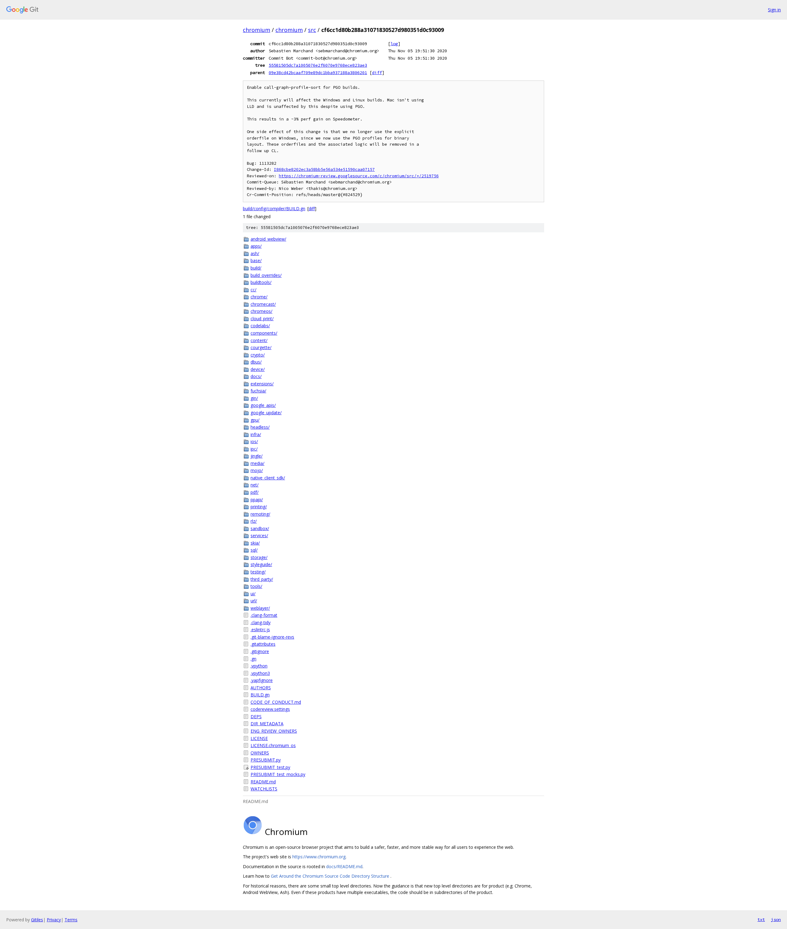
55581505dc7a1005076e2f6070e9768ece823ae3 (318, 65)
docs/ (256, 376)
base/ (256, 260)
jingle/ (257, 456)
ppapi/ (257, 499)
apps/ (256, 246)
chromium (256, 29)
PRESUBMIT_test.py (270, 767)
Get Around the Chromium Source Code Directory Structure (330, 876)
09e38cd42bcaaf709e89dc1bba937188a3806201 (318, 72)
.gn (253, 659)
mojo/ (257, 470)
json (776, 919)
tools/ (256, 586)
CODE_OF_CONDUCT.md (276, 702)
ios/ (254, 441)
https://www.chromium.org (319, 857)
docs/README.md (344, 866)
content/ (259, 340)
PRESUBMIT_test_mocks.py (278, 774)
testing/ (258, 572)
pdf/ (255, 492)
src (312, 29)
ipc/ (254, 449)
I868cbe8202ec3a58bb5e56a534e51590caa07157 (324, 169)
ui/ (253, 593)
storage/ (259, 557)
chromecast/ (263, 304)
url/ (254, 601)
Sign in (774, 10)
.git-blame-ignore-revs (272, 637)
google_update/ (266, 412)
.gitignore (260, 651)
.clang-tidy (261, 622)
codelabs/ (260, 326)
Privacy (54, 920)
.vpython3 (260, 673)
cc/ (253, 290)
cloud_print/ (262, 318)
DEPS (256, 716)
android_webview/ (268, 239)
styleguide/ (261, 564)
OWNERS (260, 753)
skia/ (255, 543)
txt (761, 919)
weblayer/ (260, 608)
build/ (256, 268)
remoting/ (260, 514)
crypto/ (258, 355)
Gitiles (37, 920)
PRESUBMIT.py (266, 760)
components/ (264, 333)
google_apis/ (263, 405)
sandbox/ (260, 528)
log (394, 43)
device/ (258, 369)
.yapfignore (262, 680)
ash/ (255, 253)
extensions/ (262, 384)
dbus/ (256, 362)
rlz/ (254, 521)
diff (377, 72)
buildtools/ (261, 282)
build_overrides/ (266, 275)
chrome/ (259, 297)
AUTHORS (261, 688)
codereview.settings (270, 709)
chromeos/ (261, 311)
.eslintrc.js (260, 629)
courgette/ (261, 347)
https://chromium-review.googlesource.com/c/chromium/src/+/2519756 (359, 176)
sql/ (254, 550)
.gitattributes (263, 644)
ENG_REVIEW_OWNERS (274, 731)
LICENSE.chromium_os (273, 745)
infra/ (256, 434)
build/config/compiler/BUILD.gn (274, 208)
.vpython (259, 666)
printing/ (259, 507)
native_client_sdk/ (268, 478)
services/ (259, 535)
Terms (71, 920)
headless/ (260, 427)
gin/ (254, 398)
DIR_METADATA (267, 723)
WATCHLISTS (264, 789)
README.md (263, 782)
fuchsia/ (258, 391)
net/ (255, 485)
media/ (257, 463)
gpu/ (255, 420)
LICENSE (259, 738)
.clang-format (264, 615)
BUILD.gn (260, 695)
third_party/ (262, 579)
